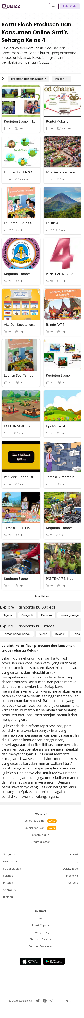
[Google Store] (54, 961)
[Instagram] (51, 1001)
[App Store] (30, 961)
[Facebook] (45, 1001)
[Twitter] (38, 1001)
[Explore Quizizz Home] (11, 6)
